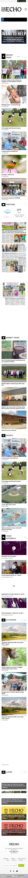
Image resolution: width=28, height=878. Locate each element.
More (18, 56)
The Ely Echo (5, 764)
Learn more (16, 875)
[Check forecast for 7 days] (7, 213)
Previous (3, 36)
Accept (23, 875)
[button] (25, 537)
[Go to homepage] (11, 9)
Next (25, 36)
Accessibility (22, 1)
